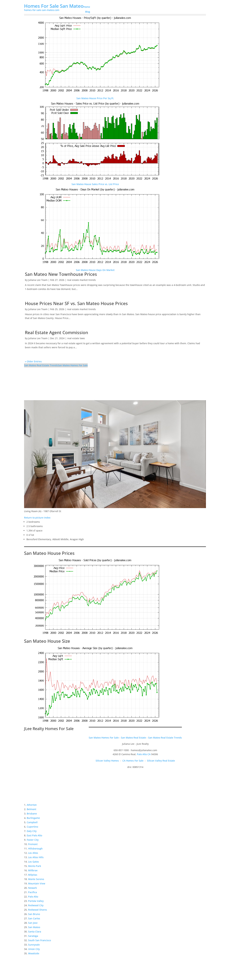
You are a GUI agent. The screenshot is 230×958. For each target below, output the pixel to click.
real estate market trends (81, 280)
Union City (34, 949)
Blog (87, 11)
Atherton (32, 804)
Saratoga (33, 935)
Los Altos (33, 852)
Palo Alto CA (144, 754)
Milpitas (32, 874)
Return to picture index (37, 517)
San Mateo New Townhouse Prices (61, 274)
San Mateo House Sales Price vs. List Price (95, 184)
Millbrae (33, 870)
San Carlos (34, 918)
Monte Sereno (36, 879)
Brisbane (32, 813)
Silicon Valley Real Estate (161, 760)
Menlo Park (34, 866)
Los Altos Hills (36, 857)
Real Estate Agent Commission (56, 332)
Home (87, 6)
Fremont (33, 844)
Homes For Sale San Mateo (54, 6)
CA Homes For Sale (132, 760)
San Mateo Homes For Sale (73, 365)
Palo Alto (33, 896)
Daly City (32, 831)
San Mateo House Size (47, 641)
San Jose (33, 922)
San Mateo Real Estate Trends (41, 365)
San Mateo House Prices (49, 553)
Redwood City (35, 905)
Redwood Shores (37, 909)
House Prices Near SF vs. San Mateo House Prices (76, 303)
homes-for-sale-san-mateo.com (41, 10)
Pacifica (32, 892)
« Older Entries (33, 361)
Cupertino (32, 826)
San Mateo (34, 927)
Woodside (33, 953)
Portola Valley (36, 901)
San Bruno (34, 914)
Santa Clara (34, 931)
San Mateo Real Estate (133, 737)
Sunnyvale (34, 944)
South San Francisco (39, 940)
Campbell (32, 822)
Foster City (33, 839)
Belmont (31, 809)
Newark (32, 887)
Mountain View (36, 883)
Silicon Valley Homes (107, 760)
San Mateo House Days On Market (95, 270)
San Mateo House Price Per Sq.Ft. (95, 98)
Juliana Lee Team (37, 280)
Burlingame (33, 818)
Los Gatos (33, 861)
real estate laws (76, 338)
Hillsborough (35, 848)
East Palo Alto (34, 835)
